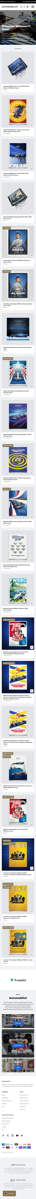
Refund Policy (24, 1098)
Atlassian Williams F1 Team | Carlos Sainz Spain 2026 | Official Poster (16, 130)
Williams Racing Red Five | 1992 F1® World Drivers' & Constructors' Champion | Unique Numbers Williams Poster (17, 697)
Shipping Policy (24, 1103)
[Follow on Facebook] (3, 1135)
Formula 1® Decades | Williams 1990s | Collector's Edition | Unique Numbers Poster (17, 873)
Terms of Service (24, 1101)
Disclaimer (23, 1106)
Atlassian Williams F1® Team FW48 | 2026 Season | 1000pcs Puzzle (16, 87)
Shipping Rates (6, 1121)
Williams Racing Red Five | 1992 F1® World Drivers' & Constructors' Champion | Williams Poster (17, 742)
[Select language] (28, 7)
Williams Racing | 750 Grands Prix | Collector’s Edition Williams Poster (17, 786)
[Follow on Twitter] (8, 1135)
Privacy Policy (24, 1095)
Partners (4, 1103)
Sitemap (22, 1109)
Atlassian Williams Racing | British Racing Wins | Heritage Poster (16, 565)
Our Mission (5, 1098)
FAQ (3, 1129)
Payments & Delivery (7, 1118)
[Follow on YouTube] (17, 1135)
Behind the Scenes (7, 1101)
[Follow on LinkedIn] (22, 1135)
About (3, 1095)
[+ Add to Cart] (31, 81)
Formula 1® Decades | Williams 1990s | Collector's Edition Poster (15, 917)
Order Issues (5, 1124)
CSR (3, 1106)
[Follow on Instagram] (12, 1135)
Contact (4, 1127)
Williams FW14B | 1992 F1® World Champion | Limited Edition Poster (17, 478)
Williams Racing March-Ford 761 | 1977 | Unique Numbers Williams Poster (15, 652)
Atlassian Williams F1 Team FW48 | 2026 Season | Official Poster (15, 174)
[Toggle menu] (33, 6)
